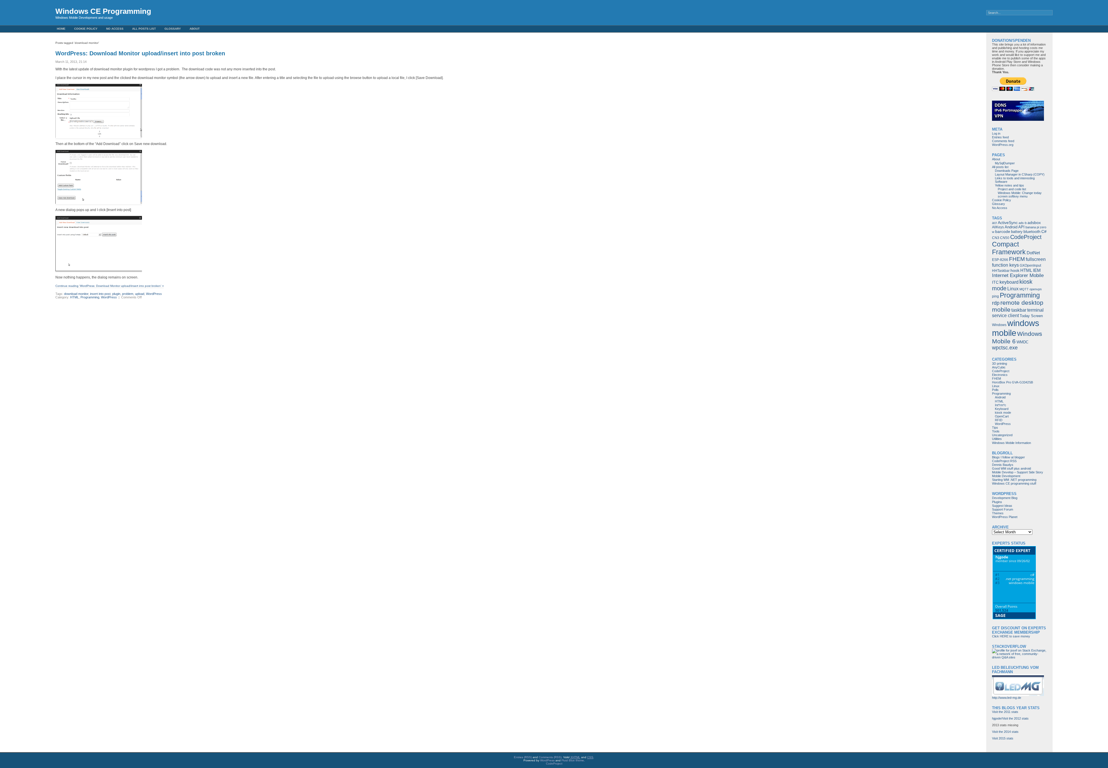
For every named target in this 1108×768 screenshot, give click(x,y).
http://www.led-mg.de (1006, 697)
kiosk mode (1003, 412)
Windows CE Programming (103, 11)
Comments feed (1003, 141)
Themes (998, 513)
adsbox (1034, 222)
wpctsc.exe (1005, 348)
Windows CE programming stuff (1014, 483)
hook (1014, 270)
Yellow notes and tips (1009, 185)
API (1021, 227)
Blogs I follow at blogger (1008, 457)
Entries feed (1000, 137)
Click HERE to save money (1011, 636)
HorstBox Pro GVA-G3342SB (1012, 382)
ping (995, 296)
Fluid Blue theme (573, 760)
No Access (114, 28)
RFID (998, 420)
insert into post (100, 293)
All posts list (144, 28)
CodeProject (1026, 237)
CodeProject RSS (1004, 461)
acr (994, 223)
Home (61, 28)
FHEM (1017, 259)
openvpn (1036, 289)
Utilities (997, 439)
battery (1017, 231)
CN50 (1004, 238)
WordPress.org (1002, 144)
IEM (1037, 270)
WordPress (154, 293)
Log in (996, 133)
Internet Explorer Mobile (1018, 275)
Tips (995, 427)
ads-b (1023, 223)
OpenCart (1002, 416)
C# (1044, 231)
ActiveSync (1008, 222)
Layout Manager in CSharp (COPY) (1020, 174)
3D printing (999, 363)
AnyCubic (999, 367)
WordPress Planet (1004, 517)
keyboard (1009, 282)
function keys (1005, 265)
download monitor (76, 293)
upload (139, 293)
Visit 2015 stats (1002, 738)
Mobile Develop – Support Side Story (1017, 472)
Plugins (997, 502)
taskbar (1018, 310)
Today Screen (1031, 316)
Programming (90, 297)
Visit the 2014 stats (1005, 731)
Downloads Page (1007, 170)
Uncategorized (1002, 435)
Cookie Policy (86, 28)
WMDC (1022, 342)
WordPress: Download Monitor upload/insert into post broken (140, 53)
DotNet (1033, 252)
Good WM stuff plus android (1011, 468)
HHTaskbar (1001, 271)
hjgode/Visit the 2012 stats (1010, 718)
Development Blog (1004, 498)
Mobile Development (1006, 476)
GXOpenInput (1030, 265)
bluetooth (1031, 231)
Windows (999, 325)
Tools (996, 431)
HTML (74, 297)
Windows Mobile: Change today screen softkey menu (1020, 194)
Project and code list (1012, 189)
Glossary (172, 28)
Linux (1013, 288)
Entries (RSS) (523, 757)
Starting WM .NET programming (1014, 479)
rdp (996, 303)
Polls (995, 389)
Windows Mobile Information (1011, 443)
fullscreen (1036, 259)
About (195, 28)
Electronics (1000, 375)
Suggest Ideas (1002, 505)
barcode (1002, 231)
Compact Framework (1009, 248)
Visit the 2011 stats (1005, 712)
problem (127, 293)
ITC (995, 282)
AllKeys (998, 227)
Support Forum (1002, 509)
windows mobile (1015, 328)
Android (1011, 227)
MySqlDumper (1005, 163)
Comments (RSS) (550, 757)
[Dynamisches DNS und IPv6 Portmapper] (1018, 119)
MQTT (1024, 289)
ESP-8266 (1000, 260)
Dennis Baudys (1002, 464)
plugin (116, 293)
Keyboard (1001, 409)
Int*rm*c (1000, 405)
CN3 (995, 238)
